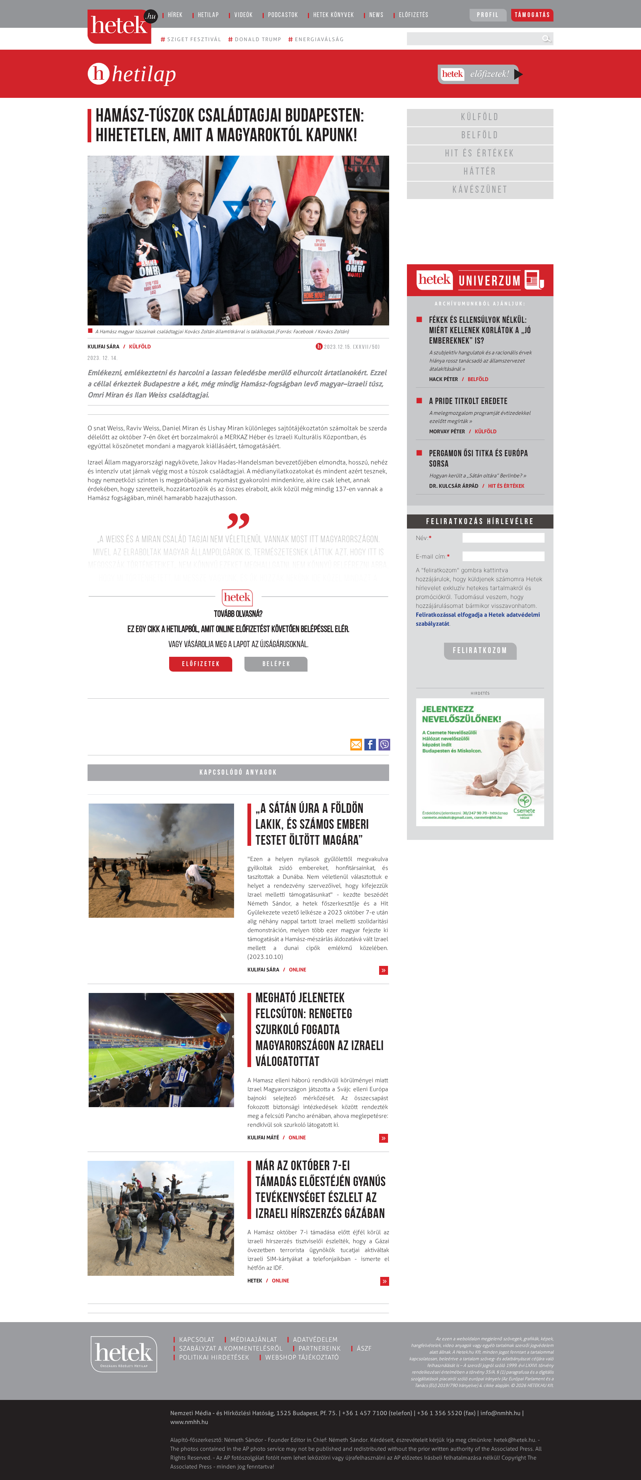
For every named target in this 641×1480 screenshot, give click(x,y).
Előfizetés (414, 15)
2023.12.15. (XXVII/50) (351, 347)
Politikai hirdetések (214, 1357)
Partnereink (320, 1348)
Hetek (254, 1280)
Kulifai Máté (263, 1137)
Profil (488, 15)
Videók (243, 15)
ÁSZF (364, 1348)
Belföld (478, 379)
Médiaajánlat (253, 1339)
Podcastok (283, 15)
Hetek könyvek (333, 15)
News (376, 15)
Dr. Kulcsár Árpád (454, 486)
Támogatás (533, 15)
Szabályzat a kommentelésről (231, 1348)
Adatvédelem (315, 1339)
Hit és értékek (506, 486)
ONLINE (297, 969)
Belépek (277, 664)
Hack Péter (443, 379)
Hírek (175, 15)
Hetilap (208, 15)
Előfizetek (201, 664)
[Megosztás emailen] (356, 745)
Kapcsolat (196, 1339)
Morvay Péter (447, 431)
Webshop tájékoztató (302, 1357)
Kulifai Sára (103, 346)
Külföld (140, 346)
